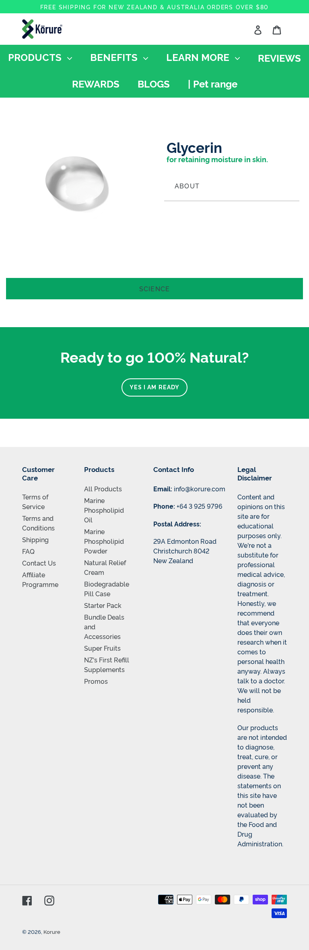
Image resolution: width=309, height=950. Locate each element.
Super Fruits (102, 647)
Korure (51, 931)
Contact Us (39, 562)
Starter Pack (103, 605)
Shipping (35, 539)
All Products (103, 488)
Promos (96, 680)
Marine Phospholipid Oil (104, 510)
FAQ (28, 551)
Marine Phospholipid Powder (104, 541)
